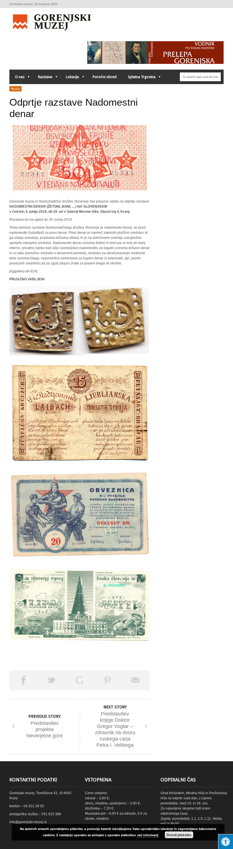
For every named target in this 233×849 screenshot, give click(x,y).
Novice (15, 88)
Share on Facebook (23, 680)
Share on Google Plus (79, 680)
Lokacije (69, 78)
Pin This (107, 680)
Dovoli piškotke (179, 834)
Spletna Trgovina (138, 78)
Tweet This (52, 680)
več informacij (147, 835)
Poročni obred (104, 77)
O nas (16, 78)
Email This (136, 680)
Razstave (42, 78)
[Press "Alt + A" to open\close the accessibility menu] (225, 841)
